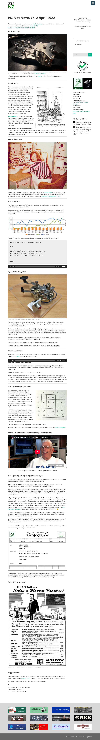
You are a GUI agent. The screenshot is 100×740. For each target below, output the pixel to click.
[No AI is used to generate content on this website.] (82, 73)
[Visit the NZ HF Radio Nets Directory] (39, 721)
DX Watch (76, 111)
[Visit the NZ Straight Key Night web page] (39, 712)
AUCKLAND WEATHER (82, 44)
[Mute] (60, 266)
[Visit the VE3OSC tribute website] (83, 721)
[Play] (10, 266)
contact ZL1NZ (34, 26)
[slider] (64, 266)
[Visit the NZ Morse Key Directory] (17, 721)
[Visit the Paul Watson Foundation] (61, 721)
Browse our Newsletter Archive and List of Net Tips (21, 28)
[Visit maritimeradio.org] (61, 712)
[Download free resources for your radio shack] (39, 729)
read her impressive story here (51, 196)
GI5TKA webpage (60, 427)
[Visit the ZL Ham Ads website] (61, 729)
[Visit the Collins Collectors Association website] (83, 729)
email (18, 356)
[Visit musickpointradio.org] (83, 712)
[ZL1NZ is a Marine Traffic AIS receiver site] (17, 729)
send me (40, 76)
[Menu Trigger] (93, 3)
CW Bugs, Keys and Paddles (39, 73)
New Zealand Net (37, 24)
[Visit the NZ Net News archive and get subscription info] (17, 712)
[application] (37, 266)
